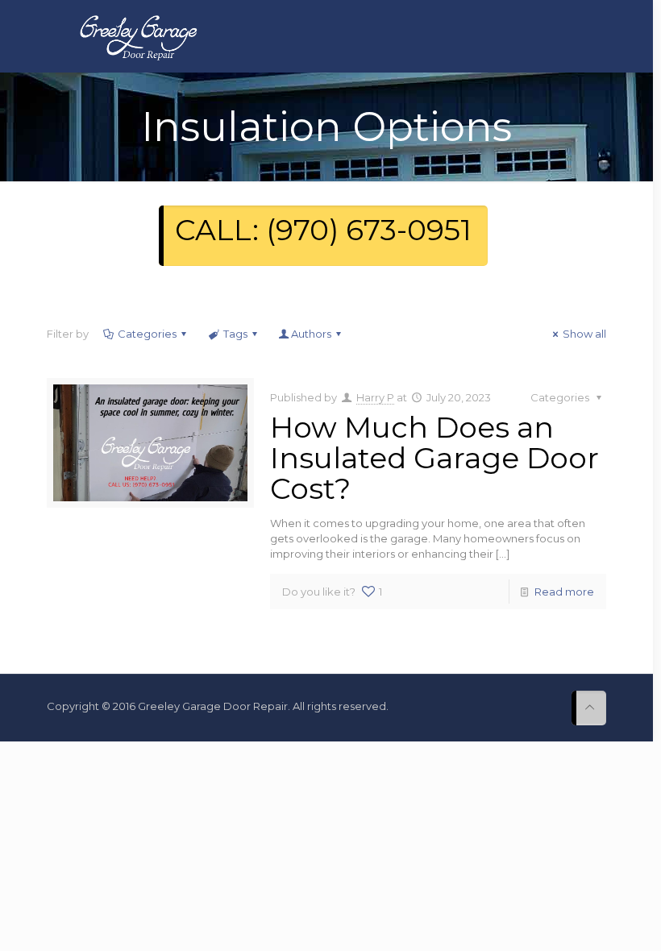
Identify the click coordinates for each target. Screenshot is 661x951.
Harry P (375, 397)
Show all (584, 333)
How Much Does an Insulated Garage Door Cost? (434, 457)
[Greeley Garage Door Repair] (138, 36)
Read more (564, 591)
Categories (147, 333)
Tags (235, 333)
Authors (311, 333)
